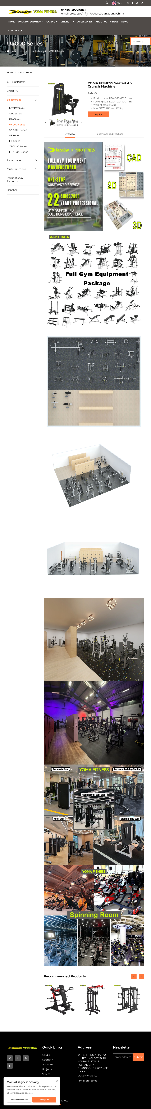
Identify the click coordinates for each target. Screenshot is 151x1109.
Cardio (50, 21)
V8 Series (14, 135)
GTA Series (15, 119)
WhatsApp (137, 41)
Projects (47, 1069)
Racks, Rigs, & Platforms (15, 180)
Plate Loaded (14, 160)
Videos (114, 21)
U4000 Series (56, 51)
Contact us (15, 30)
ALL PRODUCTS (16, 82)
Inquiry (98, 114)
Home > (11, 72)
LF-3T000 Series (18, 152)
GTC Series (15, 113)
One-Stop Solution (29, 21)
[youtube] (137, 3)
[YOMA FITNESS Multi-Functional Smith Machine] (128, 999)
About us (101, 21)
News (124, 21)
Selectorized (39, 51)
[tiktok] (142, 3)
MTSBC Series (17, 108)
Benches (12, 190)
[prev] (46, 122)
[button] (134, 976)
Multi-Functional (17, 169)
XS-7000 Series (18, 146)
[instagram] (128, 3)
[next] (81, 122)
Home (11, 21)
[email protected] (71, 13)
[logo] (32, 11)
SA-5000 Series (18, 130)
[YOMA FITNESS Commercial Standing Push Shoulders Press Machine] (94, 999)
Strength (66, 21)
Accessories (85, 21)
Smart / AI (12, 90)
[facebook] (133, 3)
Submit (138, 1057)
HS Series (14, 141)
